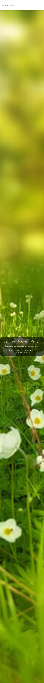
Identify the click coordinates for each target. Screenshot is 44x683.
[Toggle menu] (39, 5)
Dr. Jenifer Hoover (9, 5)
